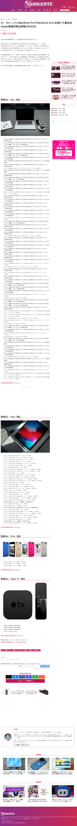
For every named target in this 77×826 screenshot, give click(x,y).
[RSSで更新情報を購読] (75, 7)
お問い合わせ (37, 818)
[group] (14, 766)
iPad (28, 650)
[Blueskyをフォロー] (64, 7)
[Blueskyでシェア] (4, 33)
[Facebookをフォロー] (67, 7)
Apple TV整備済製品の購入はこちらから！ (12, 635)
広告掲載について (28, 818)
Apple (4, 650)
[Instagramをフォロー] (69, 7)
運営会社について (6, 818)
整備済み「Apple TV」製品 (60, 115)
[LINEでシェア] (12, 33)
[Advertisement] (25, 81)
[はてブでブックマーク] (10, 33)
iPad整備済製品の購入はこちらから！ (11, 527)
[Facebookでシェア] (7, 33)
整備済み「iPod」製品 (59, 112)
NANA (16, 729)
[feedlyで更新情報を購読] (72, 7)
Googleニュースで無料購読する (25, 680)
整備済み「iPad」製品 (59, 110)
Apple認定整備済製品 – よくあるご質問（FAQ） (14, 642)
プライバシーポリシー (17, 818)
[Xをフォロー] (61, 7)
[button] (69, 10)
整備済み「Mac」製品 (59, 108)
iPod (34, 650)
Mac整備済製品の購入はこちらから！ (11, 382)
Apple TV (10, 650)
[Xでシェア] (2, 33)
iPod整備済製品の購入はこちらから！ (11, 569)
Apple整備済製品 (20, 650)
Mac (39, 650)
